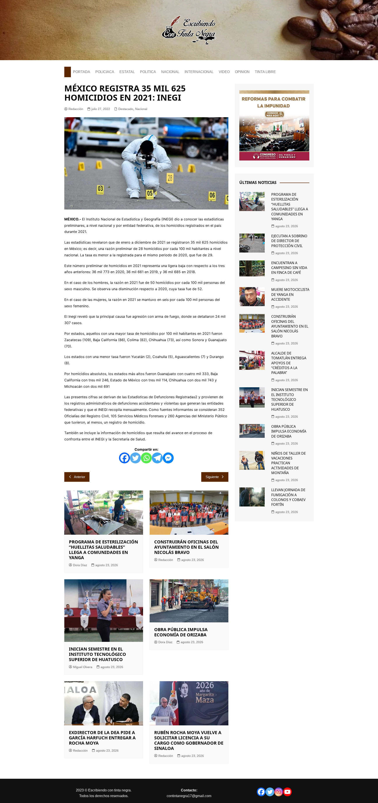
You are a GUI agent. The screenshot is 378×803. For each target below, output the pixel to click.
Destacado (125, 109)
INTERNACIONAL (199, 72)
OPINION (242, 72)
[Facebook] (124, 457)
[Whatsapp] (146, 457)
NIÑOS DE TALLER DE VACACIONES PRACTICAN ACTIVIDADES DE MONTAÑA (288, 463)
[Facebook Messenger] (168, 457)
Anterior (79, 477)
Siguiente (212, 477)
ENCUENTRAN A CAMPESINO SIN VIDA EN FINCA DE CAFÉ (289, 267)
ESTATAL (127, 72)
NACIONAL (170, 72)
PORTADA (81, 72)
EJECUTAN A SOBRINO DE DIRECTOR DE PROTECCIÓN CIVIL (289, 241)
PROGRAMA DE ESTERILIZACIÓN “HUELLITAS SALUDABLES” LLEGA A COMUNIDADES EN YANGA (103, 549)
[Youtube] (287, 791)
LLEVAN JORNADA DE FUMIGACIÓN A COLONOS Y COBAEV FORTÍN (288, 497)
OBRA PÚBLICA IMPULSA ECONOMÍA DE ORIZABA (181, 632)
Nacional (141, 109)
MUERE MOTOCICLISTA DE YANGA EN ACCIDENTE (290, 294)
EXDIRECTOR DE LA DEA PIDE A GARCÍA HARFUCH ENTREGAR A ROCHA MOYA (102, 738)
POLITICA (148, 72)
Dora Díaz (80, 565)
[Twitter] (135, 457)
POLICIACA (104, 72)
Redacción (75, 109)
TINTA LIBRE (265, 72)
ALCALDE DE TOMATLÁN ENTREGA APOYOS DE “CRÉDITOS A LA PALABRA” (288, 363)
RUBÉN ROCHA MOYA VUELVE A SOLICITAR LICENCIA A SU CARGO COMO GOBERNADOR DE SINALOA (188, 740)
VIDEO (224, 72)
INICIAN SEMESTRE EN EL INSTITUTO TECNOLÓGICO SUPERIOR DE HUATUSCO (97, 654)
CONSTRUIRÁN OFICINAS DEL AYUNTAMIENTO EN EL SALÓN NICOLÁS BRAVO (186, 547)
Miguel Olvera (82, 667)
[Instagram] (278, 791)
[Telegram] (157, 457)
